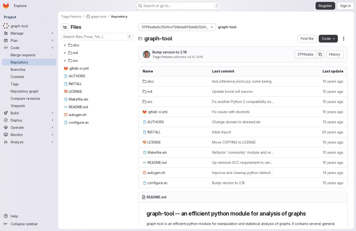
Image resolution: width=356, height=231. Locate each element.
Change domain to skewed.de (236, 122)
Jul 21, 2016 (195, 57)
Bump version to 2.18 (169, 52)
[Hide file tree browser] (65, 27)
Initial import (221, 132)
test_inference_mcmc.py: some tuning (241, 81)
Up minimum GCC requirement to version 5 (243, 162)
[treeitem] (98, 45)
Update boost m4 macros (232, 91)
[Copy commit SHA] (320, 54)
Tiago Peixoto (162, 57)
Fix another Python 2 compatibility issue (243, 102)
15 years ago (333, 122)
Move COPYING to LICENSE (234, 142)
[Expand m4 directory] (65, 53)
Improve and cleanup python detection (243, 173)
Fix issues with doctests (231, 112)
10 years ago (333, 81)
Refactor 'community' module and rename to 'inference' (243, 152)
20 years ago (332, 132)
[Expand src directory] (65, 61)
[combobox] (97, 36)
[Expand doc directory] (65, 45)
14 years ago (333, 173)
